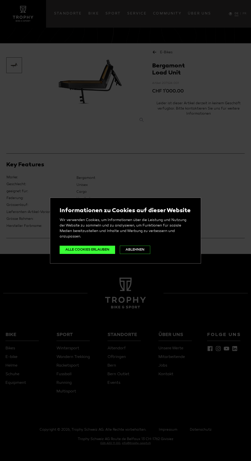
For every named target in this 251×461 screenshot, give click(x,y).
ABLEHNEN (135, 250)
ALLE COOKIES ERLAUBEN (87, 250)
